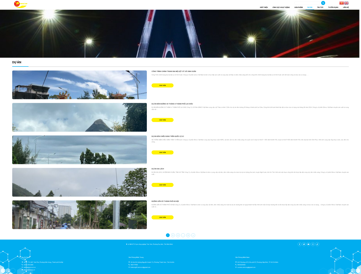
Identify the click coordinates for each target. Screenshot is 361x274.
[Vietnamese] (341, 3)
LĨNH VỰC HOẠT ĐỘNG (281, 7)
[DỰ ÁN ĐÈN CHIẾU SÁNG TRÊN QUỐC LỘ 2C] (79, 149)
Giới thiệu (264, 7)
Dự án (309, 7)
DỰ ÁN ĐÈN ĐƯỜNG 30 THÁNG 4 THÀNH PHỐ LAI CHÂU (172, 104)
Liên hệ (346, 7)
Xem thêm (162, 85)
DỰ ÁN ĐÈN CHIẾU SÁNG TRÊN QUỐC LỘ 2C (168, 136)
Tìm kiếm (323, 3)
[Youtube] (308, 244)
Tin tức (320, 7)
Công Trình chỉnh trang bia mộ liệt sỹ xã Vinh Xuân (174, 71)
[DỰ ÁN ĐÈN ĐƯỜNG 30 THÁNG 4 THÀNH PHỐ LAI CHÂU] (79, 117)
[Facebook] (299, 244)
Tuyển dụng (333, 7)
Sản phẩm (298, 7)
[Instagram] (313, 244)
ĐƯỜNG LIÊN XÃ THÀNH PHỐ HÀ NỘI (165, 201)
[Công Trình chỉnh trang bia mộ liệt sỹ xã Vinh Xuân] (79, 85)
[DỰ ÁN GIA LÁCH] (79, 182)
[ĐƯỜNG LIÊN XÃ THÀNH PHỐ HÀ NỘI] (79, 214)
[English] (346, 3)
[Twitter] (304, 244)
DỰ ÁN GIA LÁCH (158, 169)
